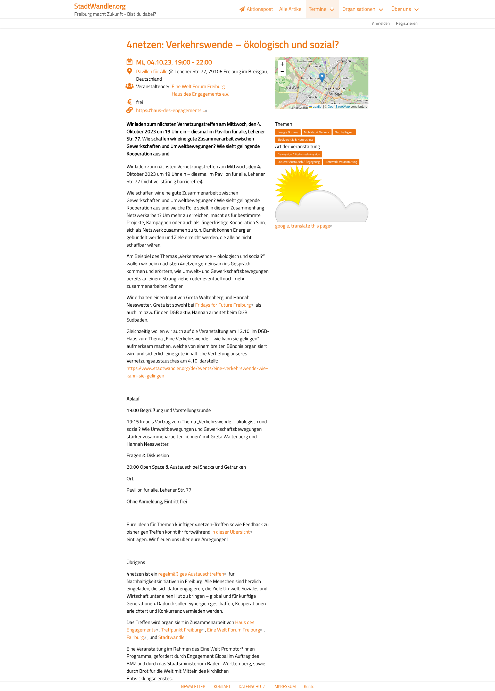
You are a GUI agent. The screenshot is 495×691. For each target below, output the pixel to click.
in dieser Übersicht (230, 531)
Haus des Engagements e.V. (200, 93)
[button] (322, 77)
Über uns (401, 9)
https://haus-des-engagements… (170, 110)
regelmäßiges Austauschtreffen (191, 573)
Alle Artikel (291, 9)
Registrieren (407, 23)
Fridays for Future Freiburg (223, 304)
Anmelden (381, 23)
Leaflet (317, 106)
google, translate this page (302, 225)
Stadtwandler (172, 637)
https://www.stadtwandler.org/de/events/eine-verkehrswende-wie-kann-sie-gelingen (197, 371)
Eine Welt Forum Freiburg (198, 86)
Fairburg (135, 637)
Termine (317, 9)
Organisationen (358, 9)
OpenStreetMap (339, 106)
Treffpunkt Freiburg (181, 629)
